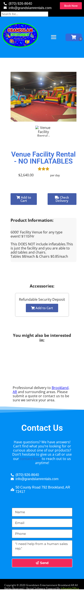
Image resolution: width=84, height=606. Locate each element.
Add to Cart (25, 199)
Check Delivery (62, 199)
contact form (30, 458)
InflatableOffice (70, 588)
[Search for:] (24, 14)
